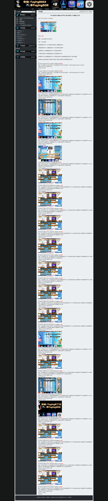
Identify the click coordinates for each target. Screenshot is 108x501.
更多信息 (40, 494)
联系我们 (75, 9)
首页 (33, 9)
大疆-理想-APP (20, 42)
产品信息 (40, 9)
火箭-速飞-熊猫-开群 (21, 34)
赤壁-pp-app (19, 36)
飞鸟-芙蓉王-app (20, 38)
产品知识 (54, 9)
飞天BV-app (19, 30)
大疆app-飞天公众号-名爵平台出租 (45, 66)
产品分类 (47, 9)
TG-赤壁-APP (19, 40)
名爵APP (18, 32)
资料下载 (68, 9)
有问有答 (61, 9)
